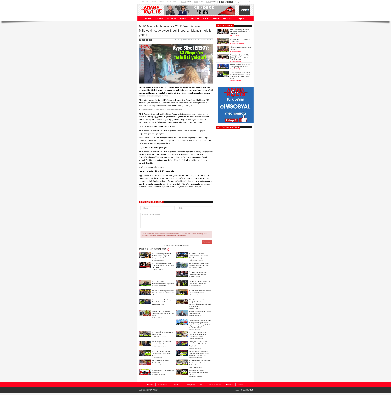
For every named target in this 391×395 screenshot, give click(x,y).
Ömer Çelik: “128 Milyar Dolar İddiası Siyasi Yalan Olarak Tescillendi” (198, 344)
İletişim (161, 2)
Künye (154, 2)
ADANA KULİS (153, 390)
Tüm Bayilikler (190, 385)
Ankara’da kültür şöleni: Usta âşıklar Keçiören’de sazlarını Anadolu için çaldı (239, 57)
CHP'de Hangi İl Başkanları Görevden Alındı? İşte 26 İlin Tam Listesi (163, 313)
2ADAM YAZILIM (248, 390)
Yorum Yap (206, 242)
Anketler (150, 385)
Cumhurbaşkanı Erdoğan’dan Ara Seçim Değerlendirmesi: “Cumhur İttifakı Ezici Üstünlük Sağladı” (199, 353)
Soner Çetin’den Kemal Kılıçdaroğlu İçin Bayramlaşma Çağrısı (198, 372)
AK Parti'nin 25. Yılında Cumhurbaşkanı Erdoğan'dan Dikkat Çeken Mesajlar (198, 256)
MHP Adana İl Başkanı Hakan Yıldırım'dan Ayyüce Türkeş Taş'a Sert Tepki (163, 265)
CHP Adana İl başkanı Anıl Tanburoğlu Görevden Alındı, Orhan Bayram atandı (198, 334)
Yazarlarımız (171, 2)
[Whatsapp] (150, 40)
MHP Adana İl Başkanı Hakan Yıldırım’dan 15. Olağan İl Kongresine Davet (161, 256)
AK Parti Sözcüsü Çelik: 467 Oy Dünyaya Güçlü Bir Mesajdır (240, 66)
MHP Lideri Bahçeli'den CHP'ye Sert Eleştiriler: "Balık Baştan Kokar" (162, 353)
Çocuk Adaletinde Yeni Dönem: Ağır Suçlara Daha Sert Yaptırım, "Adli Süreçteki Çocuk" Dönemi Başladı (240, 75)
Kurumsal (229, 385)
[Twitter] (143, 40)
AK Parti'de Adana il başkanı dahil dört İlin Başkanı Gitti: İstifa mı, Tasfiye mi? (199, 363)
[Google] (147, 40)
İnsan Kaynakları (215, 385)
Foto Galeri (176, 385)
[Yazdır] (175, 40)
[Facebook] (140, 40)
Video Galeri (162, 385)
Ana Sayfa (145, 2)
